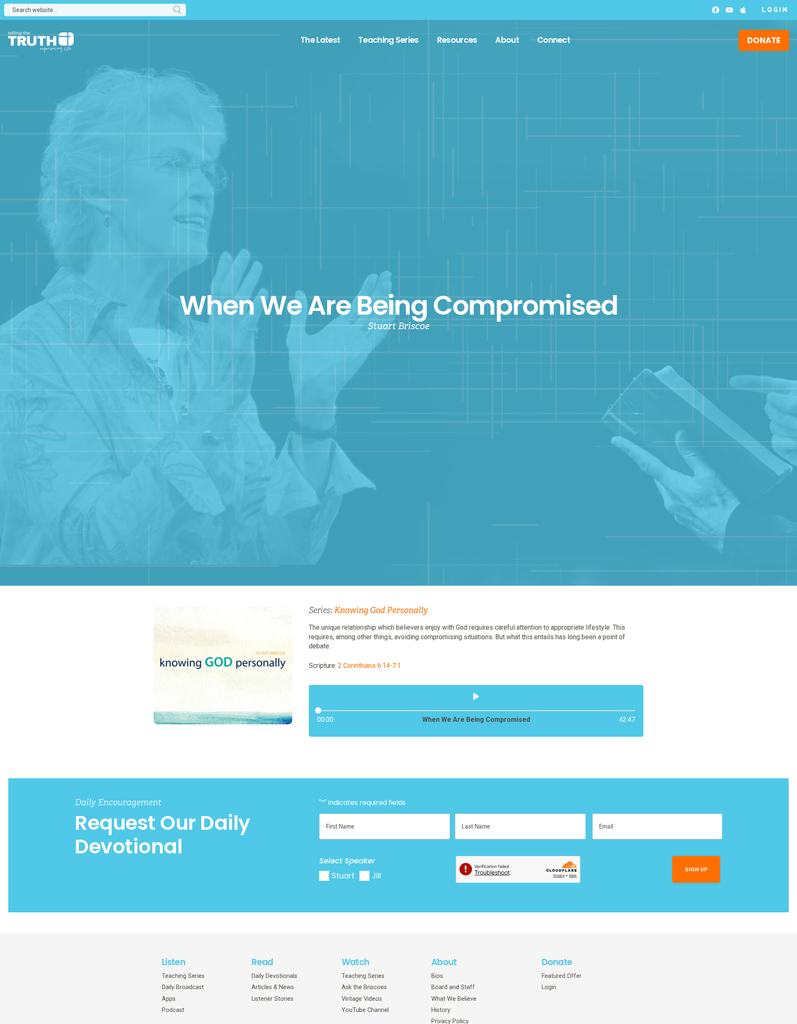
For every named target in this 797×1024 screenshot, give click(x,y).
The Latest (320, 40)
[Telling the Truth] (41, 41)
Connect (553, 40)
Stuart (343, 875)
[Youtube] (729, 10)
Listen (173, 962)
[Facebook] (715, 10)
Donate (557, 962)
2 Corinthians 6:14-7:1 (369, 666)
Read (262, 962)
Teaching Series (388, 40)
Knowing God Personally (381, 610)
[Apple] (743, 10)
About (507, 40)
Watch (355, 962)
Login (775, 10)
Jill (376, 875)
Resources (457, 40)
